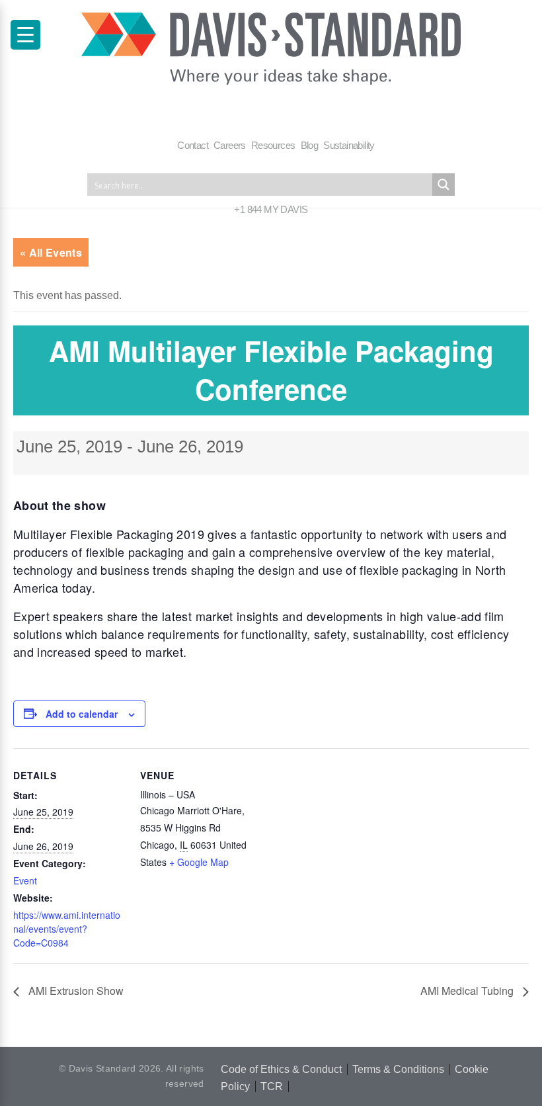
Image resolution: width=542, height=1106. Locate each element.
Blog (310, 145)
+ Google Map (199, 862)
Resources (273, 145)
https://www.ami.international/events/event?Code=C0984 (66, 928)
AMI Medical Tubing (468, 990)
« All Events (51, 252)
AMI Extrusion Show (75, 990)
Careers (229, 145)
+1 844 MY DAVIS (270, 209)
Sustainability (349, 145)
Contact (192, 145)
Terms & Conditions (398, 1069)
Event (25, 880)
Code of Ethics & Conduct (281, 1069)
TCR (271, 1086)
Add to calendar (82, 713)
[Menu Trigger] (25, 35)
